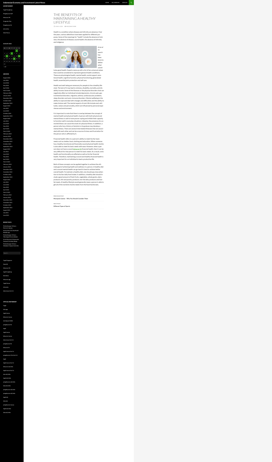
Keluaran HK (6, 17)
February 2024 (7, 134)
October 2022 (7, 174)
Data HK (5, 264)
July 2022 (6, 182)
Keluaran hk (115, 2)
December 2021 (7, 200)
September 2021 (7, 207)
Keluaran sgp (6, 279)
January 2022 (7, 197)
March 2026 (6, 90)
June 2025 (6, 111)
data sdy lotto (7, 412)
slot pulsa (5, 287)
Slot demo (6, 275)
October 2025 (7, 100)
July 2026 (6, 80)
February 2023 (7, 164)
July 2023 (6, 151)
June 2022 (6, 184)
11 (7, 56)
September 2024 (7, 116)
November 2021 (7, 202)
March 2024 (6, 131)
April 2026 (6, 88)
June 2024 (6, 123)
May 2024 (6, 126)
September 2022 (7, 177)
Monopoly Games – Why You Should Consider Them (71, 197)
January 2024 (7, 136)
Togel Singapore (7, 260)
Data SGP (124, 2)
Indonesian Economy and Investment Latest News (24, 2)
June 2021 (6, 215)
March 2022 (6, 192)
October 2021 (7, 205)
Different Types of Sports (62, 205)
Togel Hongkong (7, 10)
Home (107, 2)
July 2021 (6, 212)
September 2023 (7, 146)
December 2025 (7, 98)
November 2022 (7, 172)
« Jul (5, 66)
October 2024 (7, 113)
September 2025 (7, 103)
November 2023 (7, 141)
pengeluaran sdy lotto (9, 389)
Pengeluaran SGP (8, 13)
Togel (4, 305)
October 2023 (7, 144)
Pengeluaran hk (7, 25)
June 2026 (6, 83)
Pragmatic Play (7, 21)
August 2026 (6, 78)
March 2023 (6, 162)
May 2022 (6, 187)
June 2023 (6, 154)
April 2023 (6, 159)
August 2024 (6, 118)
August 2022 (6, 179)
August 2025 (6, 106)
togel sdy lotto (7, 408)
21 (14, 58)
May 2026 (6, 85)
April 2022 (6, 190)
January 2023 (7, 167)
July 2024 (6, 121)
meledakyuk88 (71, 26)
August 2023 (6, 149)
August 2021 (6, 210)
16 (19, 56)
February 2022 (7, 195)
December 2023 (7, 139)
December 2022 (7, 169)
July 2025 (6, 108)
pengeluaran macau (8, 405)
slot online (6, 29)
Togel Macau (6, 283)
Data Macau (6, 33)
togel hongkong (7, 272)
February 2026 (7, 93)
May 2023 (6, 156)
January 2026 (7, 95)
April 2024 (6, 128)
